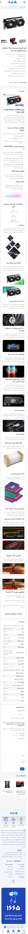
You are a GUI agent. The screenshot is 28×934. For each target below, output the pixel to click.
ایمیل (22, 762)
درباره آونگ (10, 867)
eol (21, 7)
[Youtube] (8, 926)
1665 (13, 908)
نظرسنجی (11, 874)
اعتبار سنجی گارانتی (20, 871)
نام (23, 755)
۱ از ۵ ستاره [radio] (17, 733)
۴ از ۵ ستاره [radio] (13, 733)
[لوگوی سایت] (12, 2)
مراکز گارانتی (21, 869)
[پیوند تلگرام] (10, 83)
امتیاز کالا (22, 736)
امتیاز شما (21, 733)
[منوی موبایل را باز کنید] (24, 2)
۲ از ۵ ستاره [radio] (16, 733)
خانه (25, 7)
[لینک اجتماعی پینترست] (16, 83)
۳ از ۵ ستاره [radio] (15, 733)
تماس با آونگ (10, 869)
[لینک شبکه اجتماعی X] (18, 83)
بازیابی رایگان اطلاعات (19, 874)
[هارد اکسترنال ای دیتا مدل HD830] (7, 784)
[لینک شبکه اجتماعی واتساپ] (12, 83)
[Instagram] (21, 926)
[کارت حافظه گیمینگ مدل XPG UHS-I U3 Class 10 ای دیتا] (20, 784)
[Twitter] (15, 926)
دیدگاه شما (21, 738)
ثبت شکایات (10, 877)
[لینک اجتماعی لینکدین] (14, 83)
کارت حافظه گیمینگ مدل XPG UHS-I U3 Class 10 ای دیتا (20, 792)
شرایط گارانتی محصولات (21, 876)
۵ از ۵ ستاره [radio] (12, 733)
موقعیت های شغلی (8, 872)
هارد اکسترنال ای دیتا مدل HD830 (7, 791)
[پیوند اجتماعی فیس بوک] (19, 83)
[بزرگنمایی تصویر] (23, 33)
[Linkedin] (18, 926)
